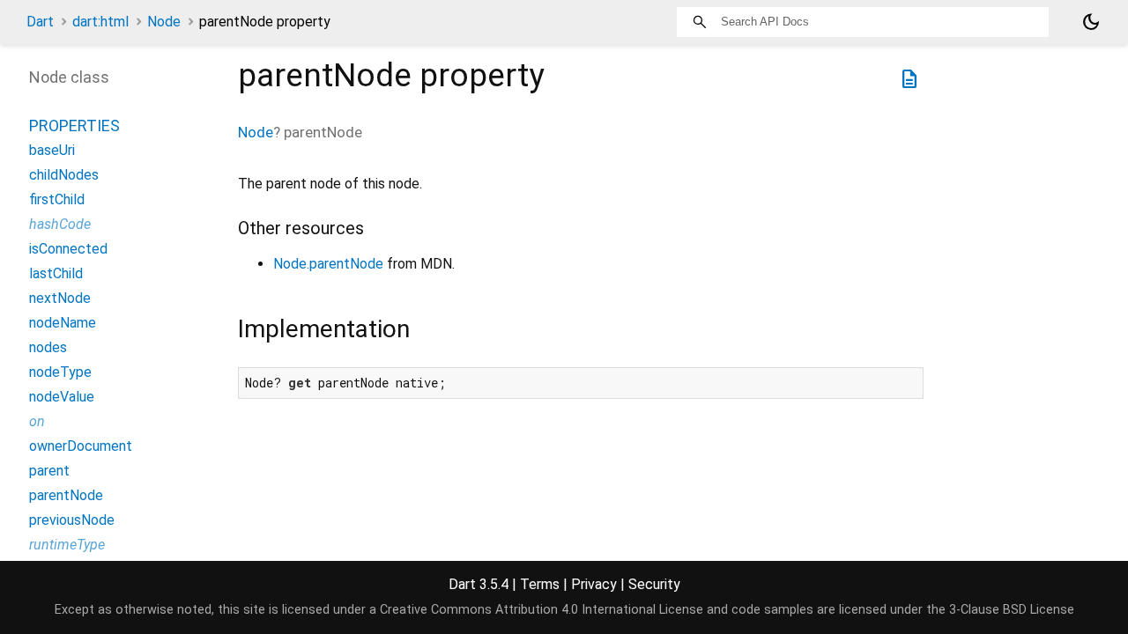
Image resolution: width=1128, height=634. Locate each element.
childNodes (64, 174)
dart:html (100, 21)
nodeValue (61, 396)
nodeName (62, 322)
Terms (540, 584)
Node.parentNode (328, 263)
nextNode (60, 298)
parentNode (66, 495)
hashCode (60, 224)
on (37, 421)
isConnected (68, 248)
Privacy (594, 584)
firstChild (57, 199)
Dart (40, 21)
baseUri (52, 150)
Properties (74, 125)
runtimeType (67, 544)
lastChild (56, 273)
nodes (48, 347)
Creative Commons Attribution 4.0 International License (541, 609)
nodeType (60, 372)
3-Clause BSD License (1011, 609)
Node (164, 21)
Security (654, 584)
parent (49, 470)
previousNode (72, 520)
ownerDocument (80, 446)
